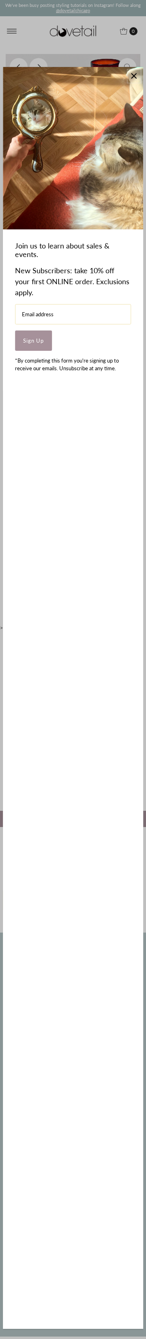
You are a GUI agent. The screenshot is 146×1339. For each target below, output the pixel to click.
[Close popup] (134, 76)
